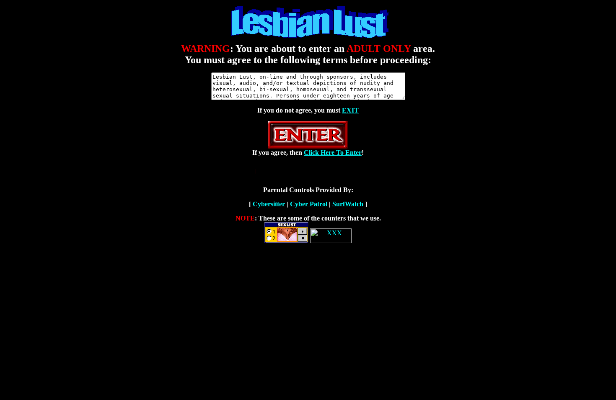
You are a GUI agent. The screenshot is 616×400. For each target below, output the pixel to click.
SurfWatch (347, 204)
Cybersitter (269, 204)
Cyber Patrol (308, 204)
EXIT (350, 110)
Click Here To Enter (333, 152)
